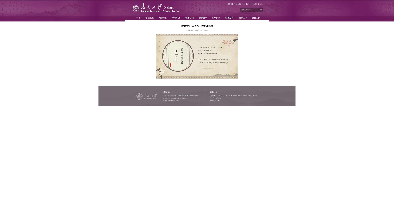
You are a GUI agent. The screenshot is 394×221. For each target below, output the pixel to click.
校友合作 (239, 4)
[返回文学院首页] (156, 4)
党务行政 (176, 18)
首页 (138, 18)
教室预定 (230, 4)
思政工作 (256, 18)
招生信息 (216, 18)
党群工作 (243, 18)
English (255, 4)
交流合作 (247, 4)
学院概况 (149, 18)
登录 (261, 4)
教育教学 (203, 18)
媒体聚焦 (229, 18)
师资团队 (163, 18)
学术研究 (189, 18)
